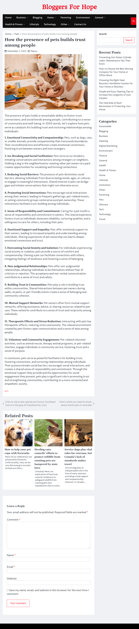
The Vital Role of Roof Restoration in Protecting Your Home (115, 106)
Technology (50, 24)
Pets (6, 391)
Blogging (37, 17)
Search (103, 34)
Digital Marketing (108, 145)
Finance (103, 155)
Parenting (66, 17)
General (99, 17)
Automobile (105, 126)
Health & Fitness (14, 24)
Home (8, 17)
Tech (101, 209)
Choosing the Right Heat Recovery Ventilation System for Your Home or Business (116, 83)
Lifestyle (34, 24)
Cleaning (103, 141)
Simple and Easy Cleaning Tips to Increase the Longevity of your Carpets (116, 95)
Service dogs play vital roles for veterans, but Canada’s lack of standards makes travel (78, 457)
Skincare (103, 204)
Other (64, 24)
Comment (13, 519)
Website (12, 578)
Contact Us (80, 24)
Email (11, 567)
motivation (104, 185)
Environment (83, 17)
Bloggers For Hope (69, 6)
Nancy (34, 51)
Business (21, 17)
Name (11, 555)
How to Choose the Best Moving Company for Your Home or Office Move (116, 72)
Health (102, 165)
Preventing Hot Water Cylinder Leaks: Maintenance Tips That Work (115, 60)
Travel (102, 219)
